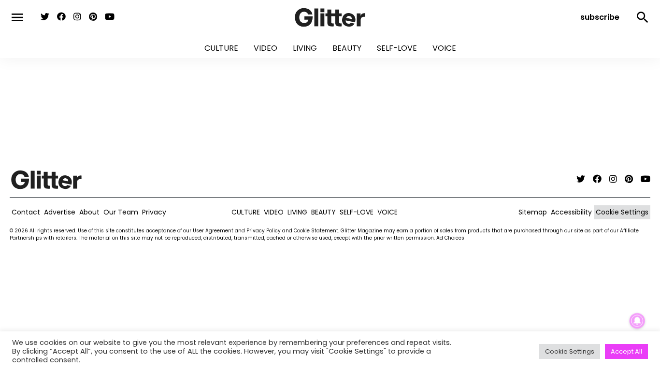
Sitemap (532, 212)
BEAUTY (346, 48)
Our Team (120, 212)
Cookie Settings (622, 212)
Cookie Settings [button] (569, 351)
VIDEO (265, 48)
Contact (26, 212)
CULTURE (221, 48)
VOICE (444, 48)
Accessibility (571, 212)
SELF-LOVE (397, 48)
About (89, 212)
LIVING (305, 48)
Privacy (154, 212)
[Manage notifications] (637, 320)
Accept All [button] (626, 351)
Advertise (59, 212)
